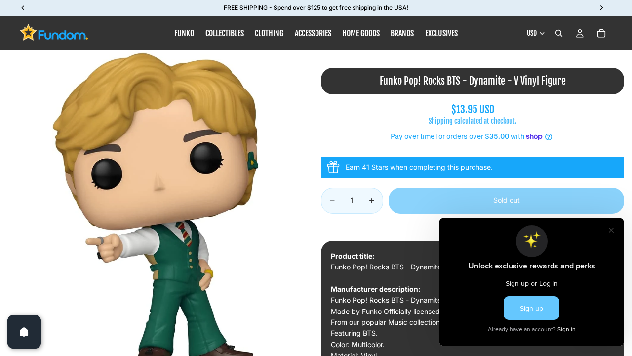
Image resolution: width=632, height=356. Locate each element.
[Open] (24, 332)
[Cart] (601, 33)
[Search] (559, 33)
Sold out (506, 200)
